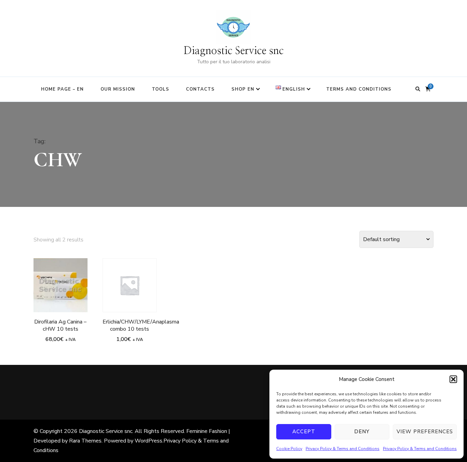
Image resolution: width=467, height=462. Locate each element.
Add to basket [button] (60, 282)
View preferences (425, 431)
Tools (160, 89)
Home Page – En (62, 89)
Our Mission (118, 89)
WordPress (148, 441)
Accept (303, 431)
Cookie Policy (289, 448)
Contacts (200, 89)
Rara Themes (85, 441)
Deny (362, 431)
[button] (453, 379)
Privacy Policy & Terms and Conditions (342, 448)
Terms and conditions (358, 89)
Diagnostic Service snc (234, 51)
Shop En (242, 89)
